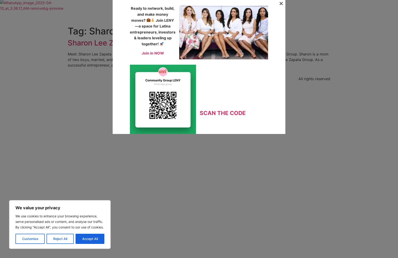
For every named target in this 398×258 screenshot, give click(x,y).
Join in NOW (153, 53)
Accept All (90, 239)
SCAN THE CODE (223, 113)
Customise (30, 239)
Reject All (60, 239)
